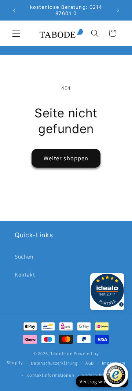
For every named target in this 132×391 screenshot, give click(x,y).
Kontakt (25, 274)
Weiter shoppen (66, 158)
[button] (16, 33)
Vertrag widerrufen (102, 381)
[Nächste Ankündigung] (118, 10)
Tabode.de (61, 353)
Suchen (24, 256)
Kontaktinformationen (50, 375)
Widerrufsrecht (97, 375)
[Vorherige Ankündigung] (14, 10)
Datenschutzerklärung (54, 363)
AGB (89, 363)
